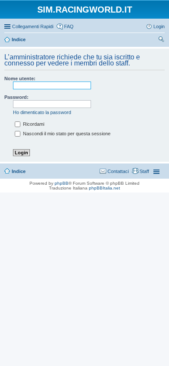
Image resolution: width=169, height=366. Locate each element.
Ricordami (33, 124)
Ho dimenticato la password (42, 112)
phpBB (61, 183)
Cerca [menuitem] (161, 40)
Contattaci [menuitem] (118, 171)
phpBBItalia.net (104, 188)
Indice (19, 171)
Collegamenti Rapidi (32, 26)
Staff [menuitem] (144, 171)
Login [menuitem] (159, 26)
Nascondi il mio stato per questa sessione (66, 133)
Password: (16, 97)
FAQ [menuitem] (69, 26)
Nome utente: (20, 78)
